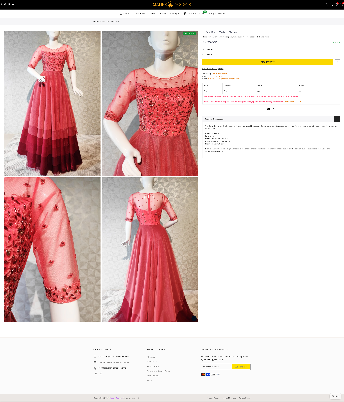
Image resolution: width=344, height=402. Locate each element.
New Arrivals (139, 13)
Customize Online (196, 13)
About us (151, 357)
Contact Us (152, 362)
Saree (153, 13)
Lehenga (174, 13)
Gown (163, 13)
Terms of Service (154, 376)
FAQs (149, 380)
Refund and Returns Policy (158, 371)
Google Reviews (217, 13)
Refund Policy (245, 398)
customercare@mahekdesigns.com (224, 79)
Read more (264, 37)
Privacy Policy (153, 366)
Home (126, 13)
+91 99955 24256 (216, 76)
